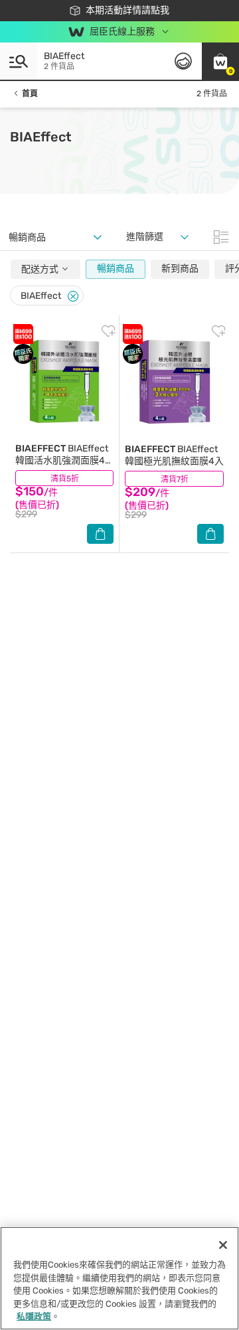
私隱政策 (34, 1316)
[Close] (73, 296)
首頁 (30, 93)
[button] (220, 61)
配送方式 (40, 269)
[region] (119, 1278)
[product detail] (64, 382)
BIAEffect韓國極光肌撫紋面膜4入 (174, 455)
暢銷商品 (115, 268)
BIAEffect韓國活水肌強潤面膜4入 (61, 460)
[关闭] (223, 1245)
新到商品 (180, 268)
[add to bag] (100, 534)
